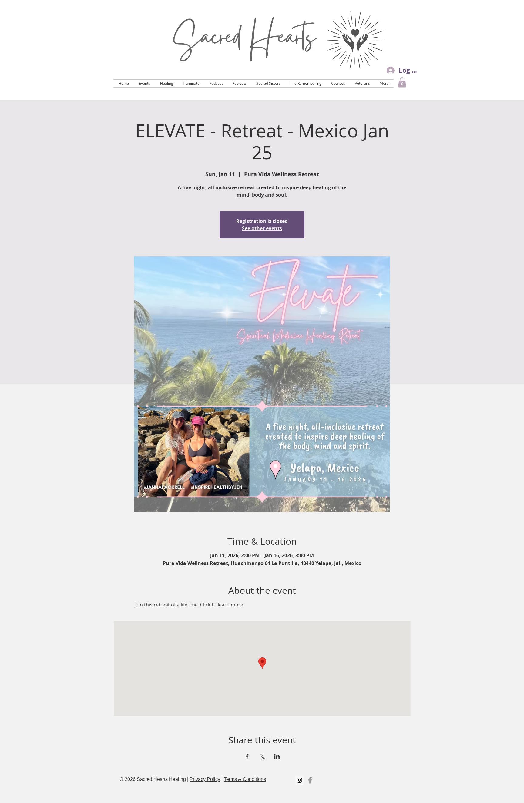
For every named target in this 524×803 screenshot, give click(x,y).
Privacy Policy (205, 779)
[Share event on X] (262, 756)
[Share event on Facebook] (247, 756)
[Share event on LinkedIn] (277, 756)
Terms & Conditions (245, 779)
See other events (262, 228)
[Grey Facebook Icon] (310, 780)
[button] (402, 82)
